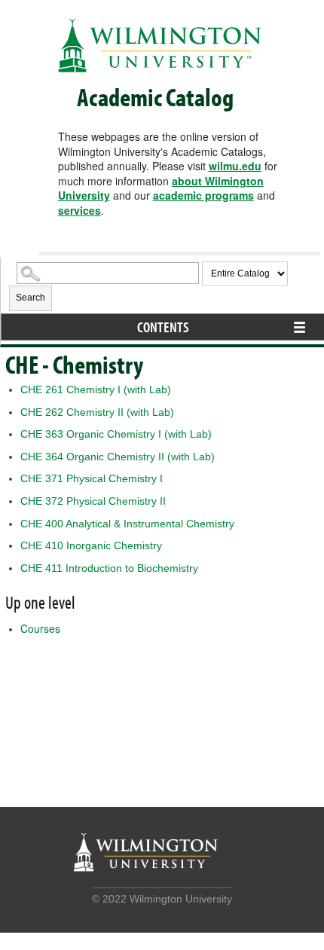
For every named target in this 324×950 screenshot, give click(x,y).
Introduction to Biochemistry (109, 568)
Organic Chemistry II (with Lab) (117, 457)
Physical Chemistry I (91, 478)
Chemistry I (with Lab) (95, 389)
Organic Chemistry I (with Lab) (116, 434)
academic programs (203, 195)
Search (30, 297)
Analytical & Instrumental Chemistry (127, 524)
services (79, 210)
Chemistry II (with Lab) (97, 412)
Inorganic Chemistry (91, 545)
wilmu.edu (235, 165)
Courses (40, 628)
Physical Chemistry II (93, 501)
